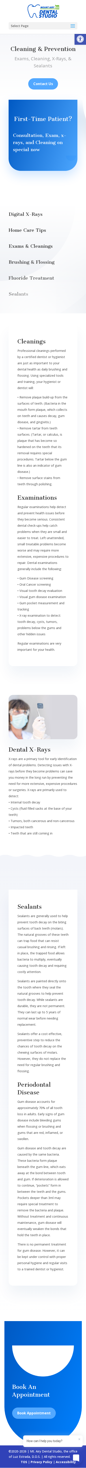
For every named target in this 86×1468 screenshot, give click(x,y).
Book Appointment (34, 1413)
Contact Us (43, 83)
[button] (80, 39)
